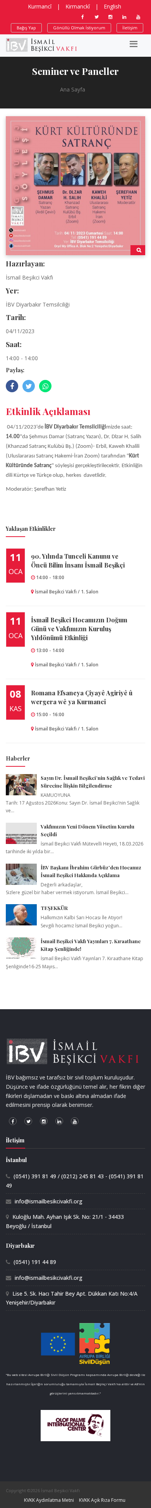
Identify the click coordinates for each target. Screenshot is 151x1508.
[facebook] (82, 17)
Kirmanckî (77, 6)
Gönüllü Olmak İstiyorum (79, 27)
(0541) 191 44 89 (35, 1262)
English (112, 6)
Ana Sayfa (72, 89)
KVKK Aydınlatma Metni (49, 1500)
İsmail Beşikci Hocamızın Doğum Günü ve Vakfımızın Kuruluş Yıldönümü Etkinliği (79, 629)
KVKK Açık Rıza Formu (102, 1500)
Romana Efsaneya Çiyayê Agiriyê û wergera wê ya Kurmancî (81, 697)
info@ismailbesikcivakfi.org (48, 1201)
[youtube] (138, 17)
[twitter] (96, 17)
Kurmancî (39, 6)
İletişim (129, 27)
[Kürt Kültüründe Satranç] (75, 185)
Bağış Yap (26, 27)
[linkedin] (124, 17)
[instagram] (110, 17)
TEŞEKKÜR (54, 908)
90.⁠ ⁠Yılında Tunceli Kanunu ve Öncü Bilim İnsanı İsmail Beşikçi (78, 560)
